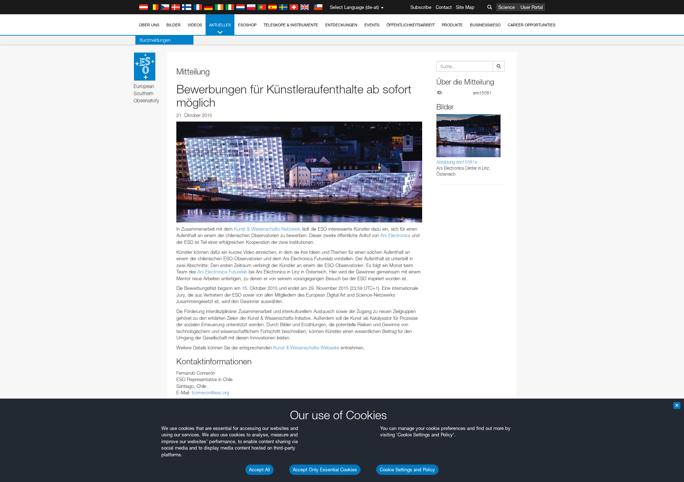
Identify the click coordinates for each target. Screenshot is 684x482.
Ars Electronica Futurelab (222, 272)
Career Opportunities (531, 24)
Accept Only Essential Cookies (325, 469)
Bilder (173, 24)
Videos (195, 24)
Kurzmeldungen (155, 40)
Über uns (149, 24)
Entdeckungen (341, 24)
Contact (444, 7)
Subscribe (420, 7)
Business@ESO (485, 24)
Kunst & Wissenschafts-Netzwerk (267, 229)
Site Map (465, 7)
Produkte (452, 24)
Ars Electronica (395, 235)
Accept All (259, 469)
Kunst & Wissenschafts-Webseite (306, 347)
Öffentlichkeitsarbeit (411, 24)
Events (371, 24)
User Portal (531, 7)
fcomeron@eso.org (210, 392)
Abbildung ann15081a (456, 162)
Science (506, 7)
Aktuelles (220, 24)
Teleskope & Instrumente (291, 24)
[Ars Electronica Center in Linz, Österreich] (299, 172)
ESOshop (247, 24)
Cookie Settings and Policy (407, 469)
